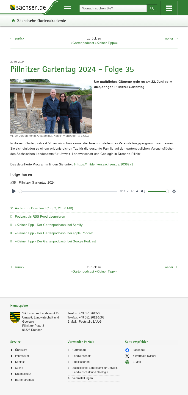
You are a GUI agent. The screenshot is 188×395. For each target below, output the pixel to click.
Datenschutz (23, 373)
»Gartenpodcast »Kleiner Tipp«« (94, 43)
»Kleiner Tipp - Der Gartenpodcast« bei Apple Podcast (54, 233)
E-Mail (137, 362)
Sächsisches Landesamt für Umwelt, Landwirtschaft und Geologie (40, 317)
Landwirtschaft (81, 356)
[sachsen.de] (29, 8)
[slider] (68, 191)
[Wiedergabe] (14, 191)
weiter (169, 38)
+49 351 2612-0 (89, 313)
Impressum (22, 356)
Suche (19, 367)
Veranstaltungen (82, 378)
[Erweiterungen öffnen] (169, 8)
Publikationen (81, 362)
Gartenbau (79, 350)
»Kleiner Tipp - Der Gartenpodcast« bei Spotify (49, 225)
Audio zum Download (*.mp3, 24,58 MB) (44, 208)
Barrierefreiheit (24, 379)
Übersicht (21, 350)
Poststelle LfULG (90, 321)
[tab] (65, 306)
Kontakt (20, 362)
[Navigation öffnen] (67, 8)
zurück (19, 38)
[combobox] (113, 8)
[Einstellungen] (174, 191)
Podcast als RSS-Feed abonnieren (40, 216)
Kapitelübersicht (33, 178)
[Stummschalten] (143, 191)
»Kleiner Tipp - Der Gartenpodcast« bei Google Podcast (55, 241)
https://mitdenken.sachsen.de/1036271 (105, 164)
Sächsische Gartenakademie (41, 20)
